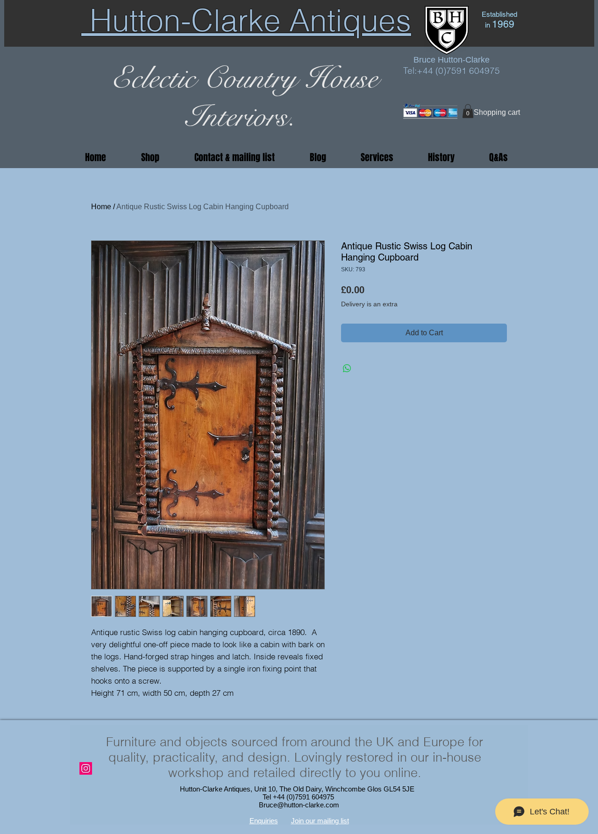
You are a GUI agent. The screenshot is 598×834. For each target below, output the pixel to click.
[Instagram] (85, 768)
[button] (468, 111)
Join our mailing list (320, 821)
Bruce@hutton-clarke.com (299, 805)
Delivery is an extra (369, 304)
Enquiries (263, 821)
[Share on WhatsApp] (347, 368)
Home (101, 207)
